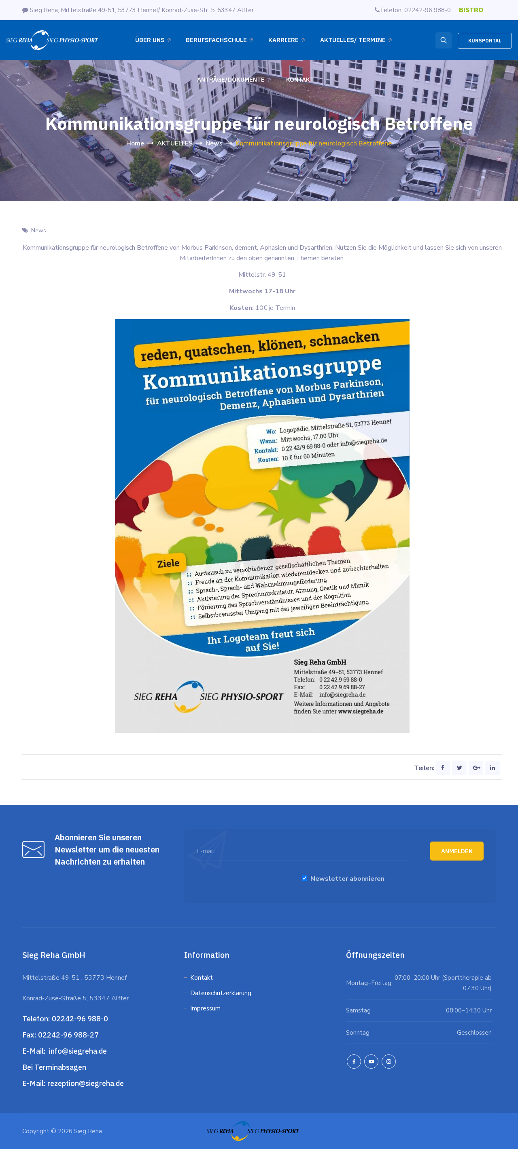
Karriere (283, 40)
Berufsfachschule (216, 40)
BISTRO (471, 10)
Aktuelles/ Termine (353, 40)
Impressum (205, 1008)
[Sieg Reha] (52, 40)
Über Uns (150, 40)
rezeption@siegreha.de (85, 1083)
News (38, 230)
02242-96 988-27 (68, 1035)
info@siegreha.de (77, 1051)
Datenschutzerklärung (221, 993)
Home (135, 143)
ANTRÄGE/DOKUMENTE (231, 79)
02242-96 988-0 (81, 1018)
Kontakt (300, 79)
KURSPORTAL (484, 41)
